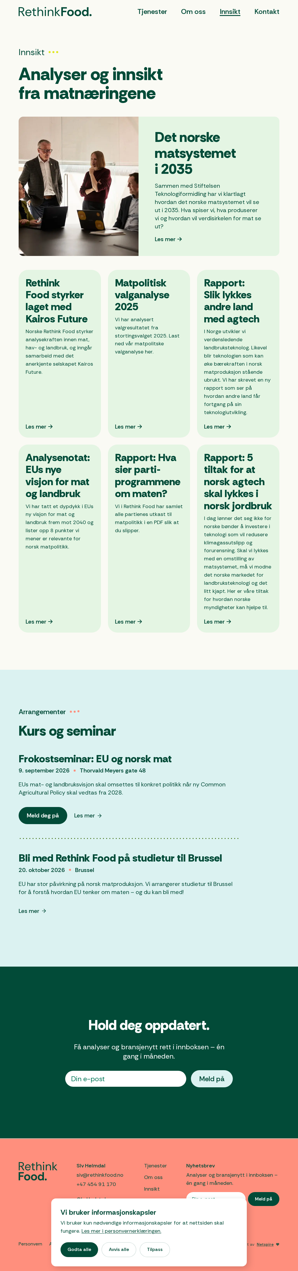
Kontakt (266, 11)
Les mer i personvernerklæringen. (121, 1230)
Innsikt (230, 11)
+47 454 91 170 (96, 1184)
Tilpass (155, 1249)
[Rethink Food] (55, 11)
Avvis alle (119, 1249)
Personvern (30, 1244)
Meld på (212, 1078)
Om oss (193, 11)
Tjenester (152, 11)
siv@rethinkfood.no (100, 1174)
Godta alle (79, 1249)
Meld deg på (46, 818)
